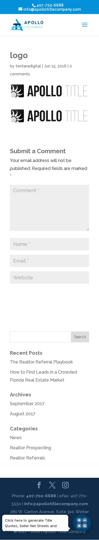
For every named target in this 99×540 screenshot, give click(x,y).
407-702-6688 (41, 495)
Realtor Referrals (27, 458)
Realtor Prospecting (30, 447)
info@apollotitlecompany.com (56, 503)
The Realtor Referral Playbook (41, 362)
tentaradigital (28, 66)
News (16, 437)
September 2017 (27, 403)
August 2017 (22, 413)
